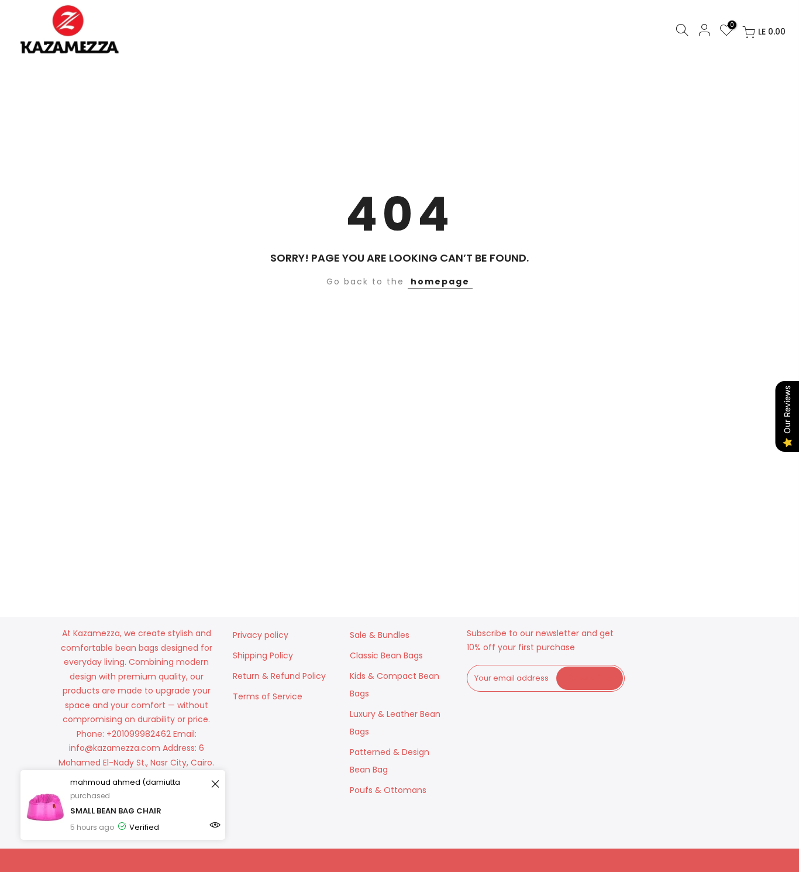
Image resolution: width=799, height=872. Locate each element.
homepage (440, 281)
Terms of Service (267, 696)
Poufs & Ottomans (388, 790)
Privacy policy (260, 635)
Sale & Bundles (379, 635)
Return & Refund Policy (279, 676)
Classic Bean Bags (386, 655)
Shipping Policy (263, 655)
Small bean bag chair (115, 810)
